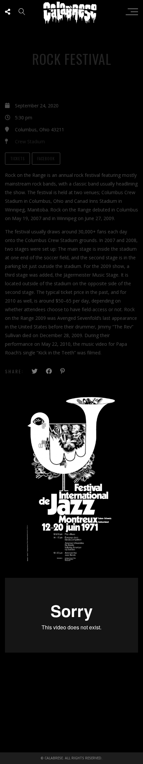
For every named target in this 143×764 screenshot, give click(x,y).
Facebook (46, 158)
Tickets (17, 158)
